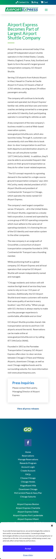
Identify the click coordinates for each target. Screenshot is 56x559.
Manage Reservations (28, 459)
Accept (28, 548)
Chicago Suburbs (28, 496)
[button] (52, 525)
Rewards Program (28, 463)
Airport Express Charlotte (28, 508)
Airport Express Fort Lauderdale (28, 515)
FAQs (28, 474)
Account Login (28, 467)
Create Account (28, 470)
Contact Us (23, 2)
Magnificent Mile (28, 485)
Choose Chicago (28, 478)
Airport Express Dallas (28, 511)
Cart (45, 2)
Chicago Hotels (28, 481)
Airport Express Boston (28, 504)
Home (28, 452)
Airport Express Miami (28, 519)
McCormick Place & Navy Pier (28, 493)
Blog (35, 2)
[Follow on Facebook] (28, 442)
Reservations (28, 455)
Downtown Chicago (28, 489)
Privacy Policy (28, 555)
